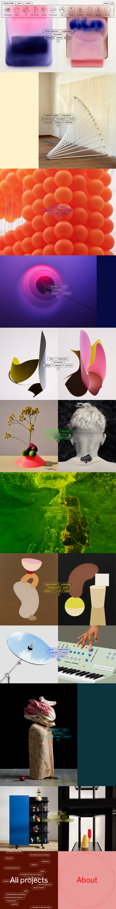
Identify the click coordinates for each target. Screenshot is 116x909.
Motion (17, 15)
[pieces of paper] (58, 589)
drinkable (80, 15)
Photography (7, 15)
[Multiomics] (58, 291)
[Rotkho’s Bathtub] (58, 36)
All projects (29, 880)
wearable (89, 15)
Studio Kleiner (9, 3)
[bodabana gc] (58, 436)
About (19, 3)
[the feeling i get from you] (58, 512)
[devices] (58, 654)
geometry (98, 15)
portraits (107, 15)
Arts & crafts (35, 15)
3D (26, 15)
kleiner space (53, 15)
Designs (44, 15)
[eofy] (58, 212)
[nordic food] (58, 734)
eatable (71, 15)
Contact (28, 3)
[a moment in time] (58, 120)
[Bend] (58, 364)
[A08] (58, 818)
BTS (62, 15)
